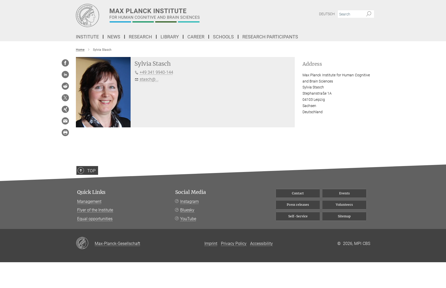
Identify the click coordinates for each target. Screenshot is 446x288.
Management (89, 201)
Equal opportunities (95, 218)
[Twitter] (65, 98)
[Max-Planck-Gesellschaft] (85, 243)
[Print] (65, 132)
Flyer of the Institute (95, 210)
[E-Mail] (65, 121)
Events (344, 193)
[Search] (368, 14)
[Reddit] (65, 86)
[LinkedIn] (65, 74)
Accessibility (261, 243)
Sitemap (344, 216)
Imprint (210, 243)
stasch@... (149, 79)
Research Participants (270, 37)
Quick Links (91, 192)
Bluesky (187, 210)
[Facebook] (65, 63)
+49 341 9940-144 (156, 72)
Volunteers (344, 205)
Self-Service (298, 216)
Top (91, 170)
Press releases (298, 205)
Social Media (190, 192)
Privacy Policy (233, 243)
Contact (298, 193)
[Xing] (65, 109)
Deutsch (327, 14)
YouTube (188, 218)
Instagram (189, 201)
